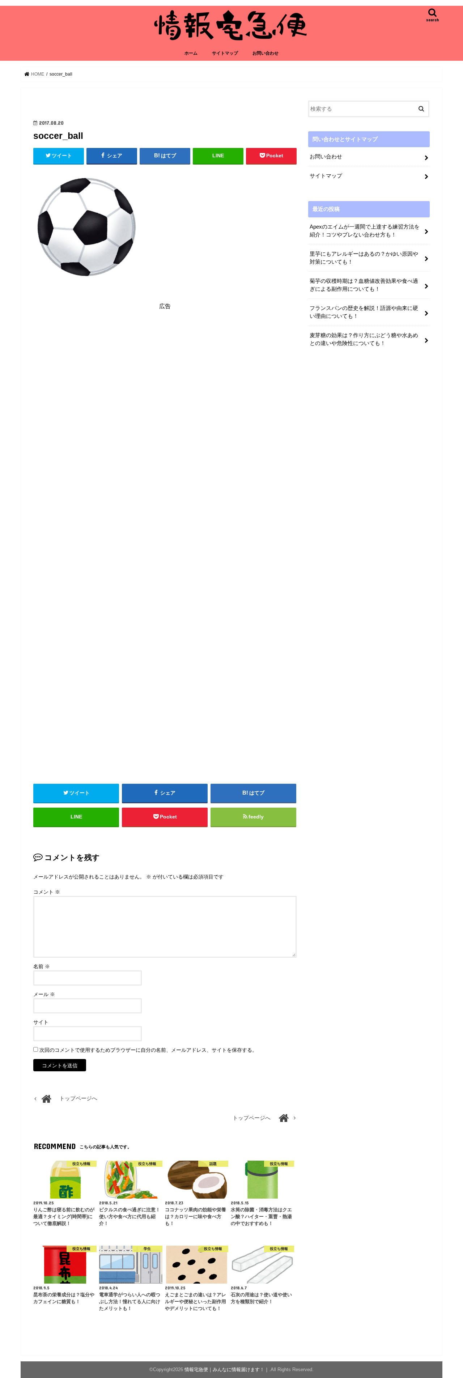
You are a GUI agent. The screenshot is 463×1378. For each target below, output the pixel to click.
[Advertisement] (165, 381)
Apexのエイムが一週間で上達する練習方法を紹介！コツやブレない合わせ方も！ (365, 231)
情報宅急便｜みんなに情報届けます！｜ (226, 1369)
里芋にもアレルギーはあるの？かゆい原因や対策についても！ (364, 258)
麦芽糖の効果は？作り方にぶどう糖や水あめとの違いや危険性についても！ (364, 339)
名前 (41, 966)
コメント (46, 892)
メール (44, 994)
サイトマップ (225, 53)
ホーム (190, 53)
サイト (40, 1022)
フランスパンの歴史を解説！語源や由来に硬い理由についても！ (364, 312)
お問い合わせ (265, 53)
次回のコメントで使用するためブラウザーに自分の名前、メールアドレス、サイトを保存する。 (148, 1050)
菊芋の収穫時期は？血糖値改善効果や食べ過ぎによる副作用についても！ (364, 285)
